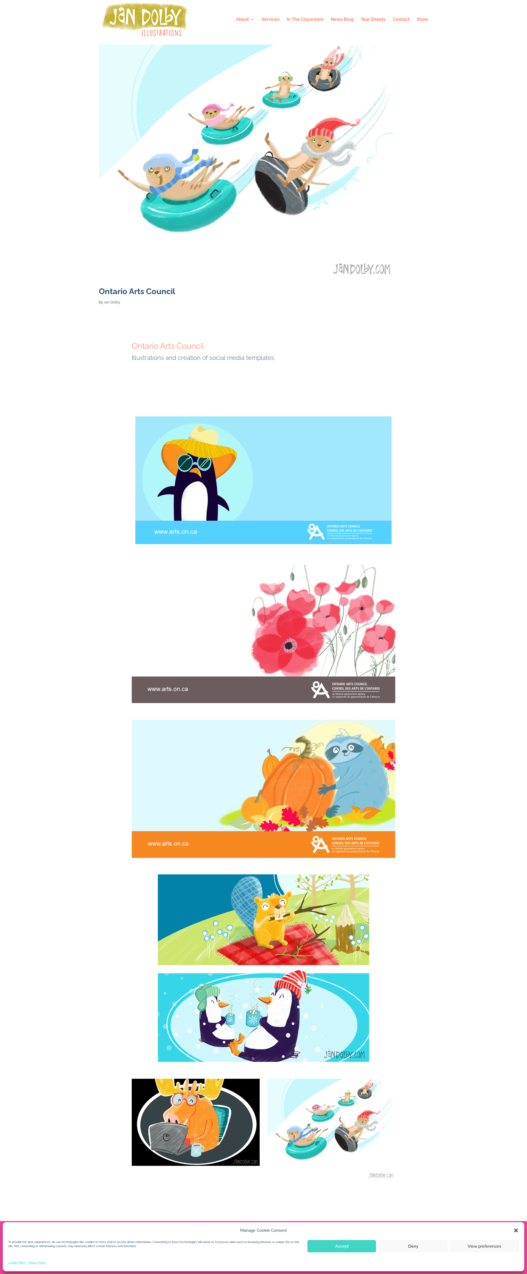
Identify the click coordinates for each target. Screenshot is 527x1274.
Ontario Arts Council (137, 291)
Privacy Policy (37, 1262)
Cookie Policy (17, 1262)
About (242, 20)
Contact (401, 20)
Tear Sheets (373, 20)
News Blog (342, 20)
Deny (413, 1246)
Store (422, 20)
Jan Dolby (112, 302)
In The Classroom (305, 20)
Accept (342, 1246)
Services (271, 20)
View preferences (484, 1246)
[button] (516, 1230)
